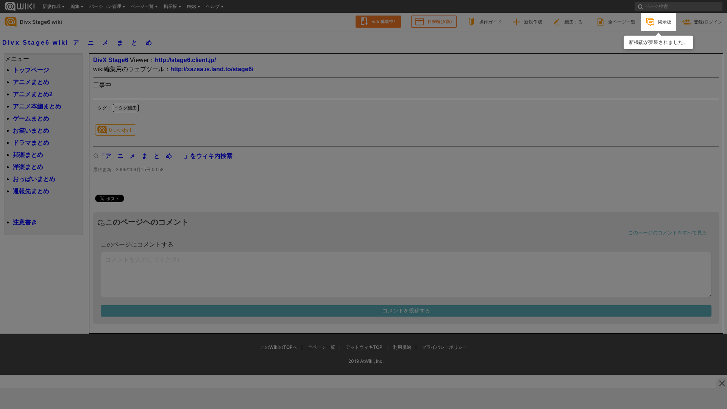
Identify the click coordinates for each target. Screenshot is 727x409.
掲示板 (664, 22)
